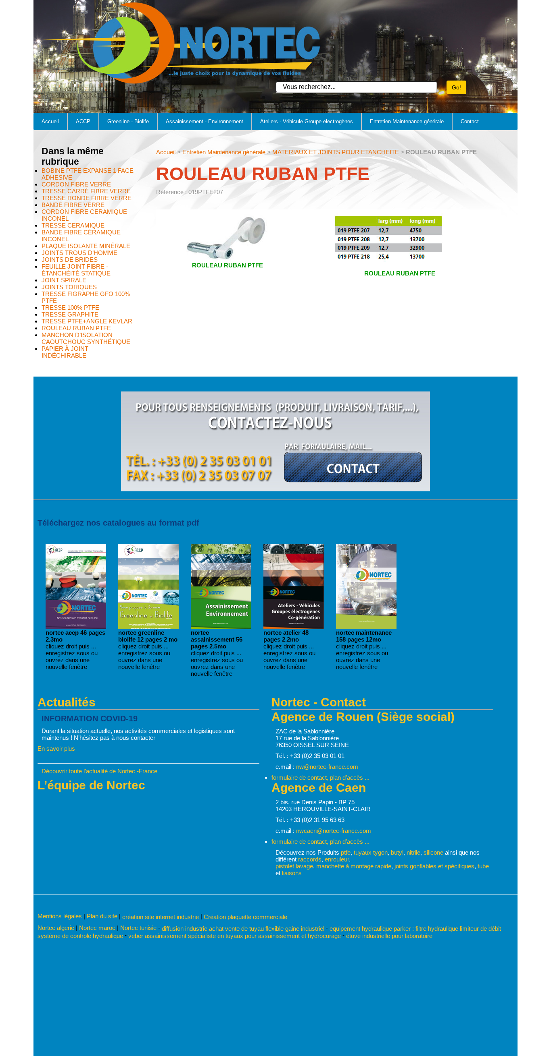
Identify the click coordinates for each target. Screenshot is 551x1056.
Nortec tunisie (138, 927)
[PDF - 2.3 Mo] (76, 626)
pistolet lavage (294, 866)
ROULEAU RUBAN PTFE (76, 328)
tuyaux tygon (371, 852)
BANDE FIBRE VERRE (73, 204)
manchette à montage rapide (353, 866)
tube (483, 866)
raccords (309, 859)
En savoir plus (56, 748)
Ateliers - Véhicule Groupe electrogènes (306, 121)
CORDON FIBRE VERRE (76, 184)
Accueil (50, 121)
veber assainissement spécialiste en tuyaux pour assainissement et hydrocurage (234, 935)
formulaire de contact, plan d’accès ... (320, 777)
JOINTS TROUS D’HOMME (79, 252)
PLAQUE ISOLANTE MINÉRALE (86, 245)
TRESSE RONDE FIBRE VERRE (86, 198)
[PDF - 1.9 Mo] (148, 626)
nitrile (413, 852)
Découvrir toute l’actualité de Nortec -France (99, 771)
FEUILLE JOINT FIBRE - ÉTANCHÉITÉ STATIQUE (76, 270)
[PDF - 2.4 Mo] (221, 626)
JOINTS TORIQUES (69, 287)
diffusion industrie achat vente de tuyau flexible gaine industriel (243, 928)
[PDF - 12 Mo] (366, 626)
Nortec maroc (97, 927)
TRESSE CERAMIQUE (73, 225)
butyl (397, 852)
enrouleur (337, 859)
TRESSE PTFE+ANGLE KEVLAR (87, 321)
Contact (470, 121)
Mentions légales (60, 916)
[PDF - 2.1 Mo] (293, 626)
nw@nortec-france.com (327, 766)
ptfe (346, 852)
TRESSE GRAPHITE (70, 314)
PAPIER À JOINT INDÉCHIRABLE (65, 352)
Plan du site (102, 916)
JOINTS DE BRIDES (70, 259)
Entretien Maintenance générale (407, 121)
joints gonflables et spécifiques (434, 866)
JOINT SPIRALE (64, 280)
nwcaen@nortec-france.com (333, 830)
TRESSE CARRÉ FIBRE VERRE (86, 191)
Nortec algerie (56, 927)
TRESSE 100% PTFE (70, 307)
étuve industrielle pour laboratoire (389, 935)
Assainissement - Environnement (204, 121)
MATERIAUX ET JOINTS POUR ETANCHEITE (335, 152)
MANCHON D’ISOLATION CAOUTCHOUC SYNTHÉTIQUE (86, 338)
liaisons (292, 873)
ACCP (83, 121)
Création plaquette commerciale (245, 916)
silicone (433, 852)
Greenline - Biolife (128, 121)
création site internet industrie (161, 916)
